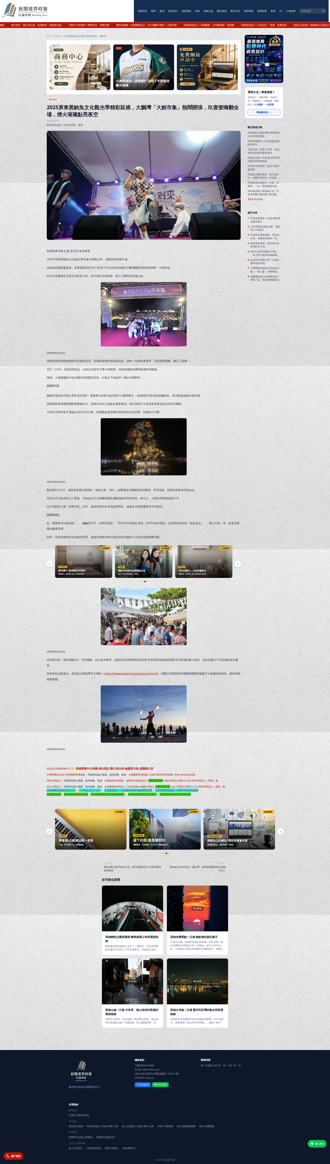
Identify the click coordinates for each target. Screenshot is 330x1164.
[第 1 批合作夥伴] (139, 581)
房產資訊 (142, 11)
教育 (273, 11)
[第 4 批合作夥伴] (148, 581)
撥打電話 (16, 1156)
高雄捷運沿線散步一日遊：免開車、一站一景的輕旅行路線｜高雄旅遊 (263, 184)
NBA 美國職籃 (206, 1126)
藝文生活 (235, 11)
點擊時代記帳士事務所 (81, 1137)
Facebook (143, 1084)
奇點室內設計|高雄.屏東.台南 (102, 1126)
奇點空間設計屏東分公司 (177, 780)
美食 (197, 11)
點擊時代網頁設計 (136, 780)
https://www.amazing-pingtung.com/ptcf (131, 673)
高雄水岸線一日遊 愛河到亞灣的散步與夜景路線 (264, 159)
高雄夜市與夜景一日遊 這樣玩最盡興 (264, 167)
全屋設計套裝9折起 (79, 1115)
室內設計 (173, 11)
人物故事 (291, 11)
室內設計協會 (54, 768)
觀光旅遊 (222, 11)
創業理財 (186, 11)
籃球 (162, 11)
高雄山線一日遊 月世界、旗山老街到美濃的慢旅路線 (264, 151)
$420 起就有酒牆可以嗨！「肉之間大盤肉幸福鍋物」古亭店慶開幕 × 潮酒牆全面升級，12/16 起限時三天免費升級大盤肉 (265, 253)
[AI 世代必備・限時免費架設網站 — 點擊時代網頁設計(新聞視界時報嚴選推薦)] (264, 59)
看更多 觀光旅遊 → (256, 199)
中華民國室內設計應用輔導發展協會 (66, 774)
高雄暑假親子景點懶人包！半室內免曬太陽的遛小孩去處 (263, 192)
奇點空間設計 (54, 780)
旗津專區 (249, 11)
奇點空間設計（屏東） (203, 780)
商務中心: (107, 768)
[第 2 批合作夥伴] (142, 581)
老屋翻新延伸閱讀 (138, 774)
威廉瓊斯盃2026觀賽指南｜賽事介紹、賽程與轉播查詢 (265, 278)
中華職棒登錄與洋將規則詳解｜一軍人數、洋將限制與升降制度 (264, 269)
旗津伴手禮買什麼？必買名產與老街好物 (264, 261)
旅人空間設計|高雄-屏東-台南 (138, 1126)
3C (280, 11)
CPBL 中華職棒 (165, 1126)
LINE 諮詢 (160, 1084)
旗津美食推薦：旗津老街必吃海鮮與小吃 (264, 245)
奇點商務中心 (129, 1148)
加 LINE (319, 1143)
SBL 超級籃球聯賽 (186, 1126)
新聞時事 (262, 11)
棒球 (153, 11)
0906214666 (147, 1065)
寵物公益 (208, 11)
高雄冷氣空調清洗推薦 (161, 774)
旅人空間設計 (54, 786)
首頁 (49, 36)
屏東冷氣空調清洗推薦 (185, 774)
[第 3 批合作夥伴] (145, 581)
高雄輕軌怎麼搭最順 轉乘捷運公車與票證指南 (264, 134)
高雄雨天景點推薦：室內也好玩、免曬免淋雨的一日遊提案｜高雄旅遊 (263, 176)
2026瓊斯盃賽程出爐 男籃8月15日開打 (265, 228)
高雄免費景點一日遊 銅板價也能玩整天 (264, 142)
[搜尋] (323, 11)
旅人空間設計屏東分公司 (184, 786)
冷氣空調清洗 (94, 1148)
